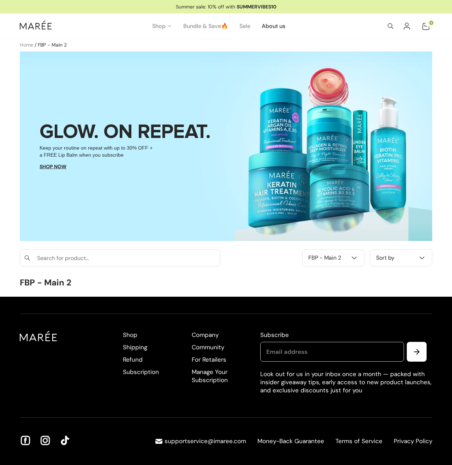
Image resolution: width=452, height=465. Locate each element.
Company (205, 335)
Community (208, 347)
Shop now (53, 166)
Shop (130, 335)
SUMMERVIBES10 (256, 7)
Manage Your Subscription (210, 376)
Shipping (135, 347)
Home (27, 45)
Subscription (141, 372)
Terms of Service (358, 441)
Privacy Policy (413, 441)
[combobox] (120, 257)
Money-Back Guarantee (290, 441)
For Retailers (209, 359)
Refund (133, 359)
